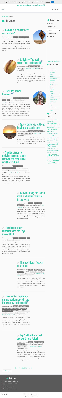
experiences (10, 312)
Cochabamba (16, 98)
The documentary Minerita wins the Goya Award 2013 (13, 231)
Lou (42, 133)
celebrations (25, 168)
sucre (8, 100)
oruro (51, 91)
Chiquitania (9, 170)
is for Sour (53, 158)
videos (28, 238)
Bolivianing (29, 394)
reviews (38, 66)
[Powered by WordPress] (38, 393)
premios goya (16, 240)
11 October (49, 119)
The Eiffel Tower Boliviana (8, 387)
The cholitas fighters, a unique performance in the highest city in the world (15, 300)
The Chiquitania (13, 168)
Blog (7, 16)
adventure (31, 131)
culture (4, 170)
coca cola (56, 125)
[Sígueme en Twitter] (55, 10)
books (22, 133)
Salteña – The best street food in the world (29, 61)
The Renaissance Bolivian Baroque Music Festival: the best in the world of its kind (14, 157)
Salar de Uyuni (53, 99)
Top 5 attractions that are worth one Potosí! (29, 337)
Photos (39, 203)
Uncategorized (20, 205)
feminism (51, 140)
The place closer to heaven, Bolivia (10, 389)
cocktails (49, 136)
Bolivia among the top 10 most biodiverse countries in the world (31, 196)
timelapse (49, 161)
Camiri (54, 121)
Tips (32, 344)
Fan (48, 140)
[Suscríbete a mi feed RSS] (53, 10)
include (20, 37)
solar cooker (57, 127)
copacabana (54, 129)
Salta (22, 68)
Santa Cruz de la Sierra (24, 170)
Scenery (50, 148)
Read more (48, 2)
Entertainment (5, 168)
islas (57, 142)
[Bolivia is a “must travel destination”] (39, 37)
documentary (10, 240)
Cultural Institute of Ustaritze (23, 273)
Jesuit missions (15, 170)
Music (54, 146)
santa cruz (52, 101)
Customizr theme (34, 396)
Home (3, 16)
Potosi (34, 66)
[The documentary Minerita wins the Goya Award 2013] (39, 235)
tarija (51, 106)
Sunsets (50, 122)
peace (43, 269)
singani (49, 159)
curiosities (16, 37)
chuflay (58, 123)
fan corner (52, 80)
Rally (49, 153)
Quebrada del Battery (54, 150)
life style (19, 308)
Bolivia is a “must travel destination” (10, 381)
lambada (53, 144)
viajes (30, 133)
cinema (52, 126)
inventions (54, 142)
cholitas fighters (22, 310)
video (24, 312)
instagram (49, 142)
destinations (25, 37)
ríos (52, 152)
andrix (13, 39)
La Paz (22, 100)
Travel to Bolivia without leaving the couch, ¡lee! (31, 126)
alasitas (31, 271)
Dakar (53, 136)
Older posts (7, 371)
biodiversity (32, 205)
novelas (26, 133)
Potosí (25, 346)
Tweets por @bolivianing (53, 61)
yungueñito (57, 163)
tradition (4, 172)
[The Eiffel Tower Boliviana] (39, 98)
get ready (58, 158)
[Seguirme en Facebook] (58, 10)
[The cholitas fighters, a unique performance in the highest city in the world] (39, 303)
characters (24, 308)
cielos (48, 125)
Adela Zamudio (55, 119)
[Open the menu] (3, 9)
